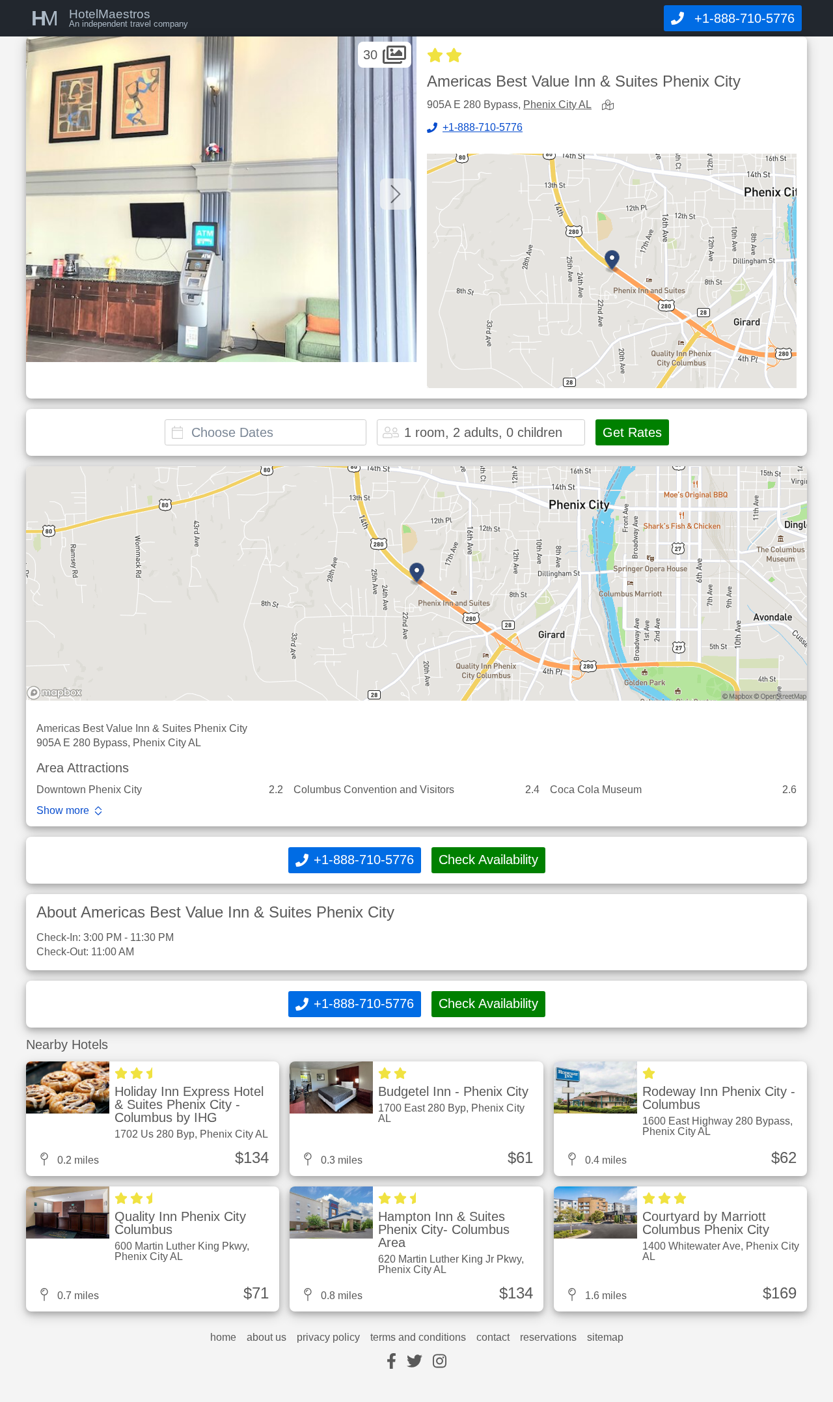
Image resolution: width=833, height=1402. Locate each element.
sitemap (605, 1337)
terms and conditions (418, 1337)
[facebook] (391, 1362)
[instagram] (439, 1362)
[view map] (610, 106)
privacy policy (328, 1337)
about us (266, 1337)
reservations (548, 1337)
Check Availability (488, 859)
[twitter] (414, 1362)
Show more (62, 811)
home (223, 1337)
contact (493, 1337)
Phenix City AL (557, 104)
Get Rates (632, 432)
